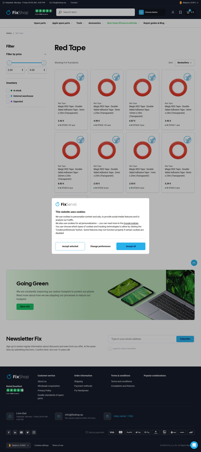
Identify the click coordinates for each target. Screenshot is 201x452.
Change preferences (100, 246)
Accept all (131, 246)
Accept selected (70, 246)
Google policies (131, 223)
